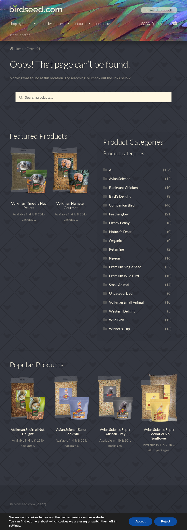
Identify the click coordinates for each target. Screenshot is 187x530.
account (79, 23)
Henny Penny (119, 222)
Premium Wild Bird (124, 275)
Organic (115, 240)
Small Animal (119, 284)
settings (14, 526)
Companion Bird (122, 205)
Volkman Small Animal (126, 302)
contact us (102, 23)
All (111, 169)
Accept (140, 521)
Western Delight (122, 311)
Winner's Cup (119, 328)
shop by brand (20, 23)
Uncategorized (120, 293)
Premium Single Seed (125, 267)
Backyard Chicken (123, 187)
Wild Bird (116, 320)
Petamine (116, 249)
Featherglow (119, 214)
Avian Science (119, 178)
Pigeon (114, 258)
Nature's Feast (120, 231)
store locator (20, 35)
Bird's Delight (120, 196)
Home (19, 48)
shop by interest (52, 23)
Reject (165, 521)
